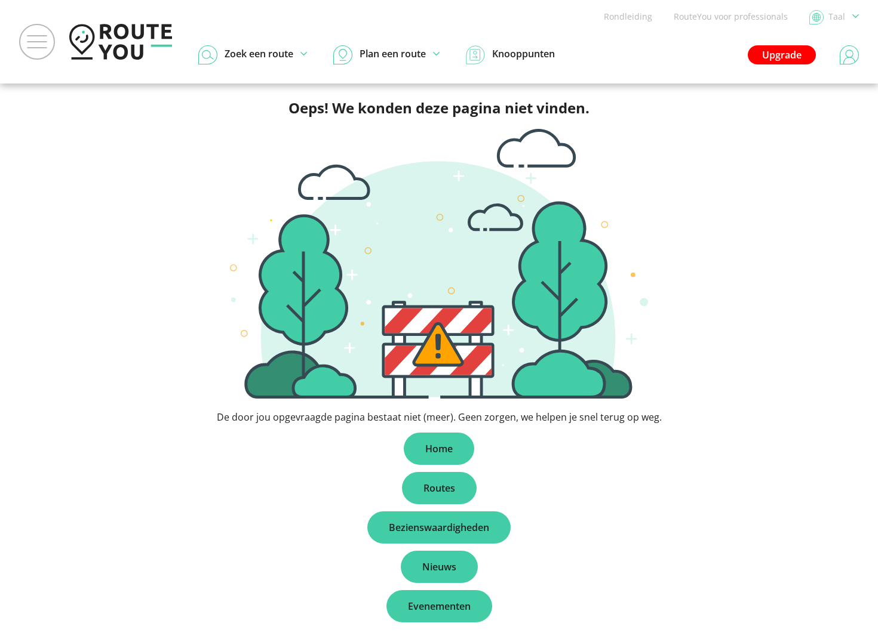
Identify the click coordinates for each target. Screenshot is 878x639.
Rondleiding (628, 16)
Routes (439, 488)
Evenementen (439, 606)
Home (439, 448)
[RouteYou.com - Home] (120, 42)
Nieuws (439, 566)
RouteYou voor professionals (731, 16)
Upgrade (782, 54)
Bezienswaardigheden (439, 527)
